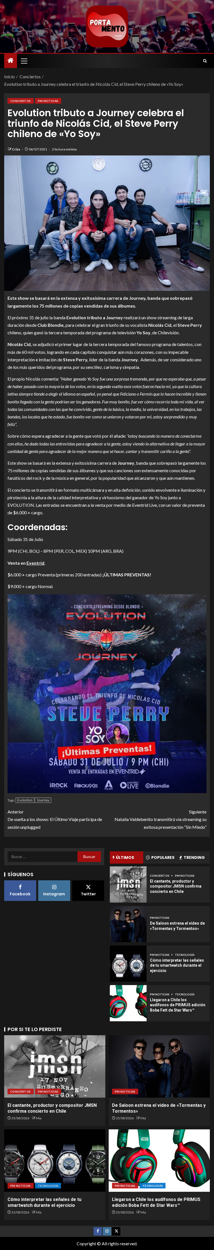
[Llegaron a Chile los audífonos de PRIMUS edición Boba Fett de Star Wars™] (128, 1003)
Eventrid (35, 563)
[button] (23, 61)
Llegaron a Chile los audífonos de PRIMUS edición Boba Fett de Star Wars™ (177, 1005)
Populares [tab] (162, 857)
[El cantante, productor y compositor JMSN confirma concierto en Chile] (128, 884)
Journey (43, 800)
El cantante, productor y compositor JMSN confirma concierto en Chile (175, 886)
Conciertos (20, 101)
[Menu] (23, 61)
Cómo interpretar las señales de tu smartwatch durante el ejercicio (177, 965)
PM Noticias (48, 101)
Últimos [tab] (125, 857)
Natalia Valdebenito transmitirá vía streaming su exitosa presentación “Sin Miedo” (160, 819)
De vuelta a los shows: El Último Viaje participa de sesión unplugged (55, 819)
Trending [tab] (194, 857)
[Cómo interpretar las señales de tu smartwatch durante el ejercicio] (128, 964)
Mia (39, 1118)
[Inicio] (11, 61)
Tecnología (184, 954)
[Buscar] (204, 60)
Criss (16, 149)
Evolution (25, 800)
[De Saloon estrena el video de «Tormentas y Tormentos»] (128, 924)
